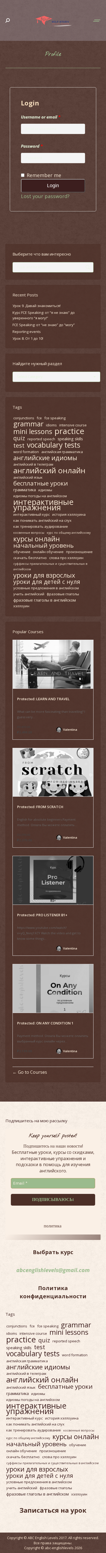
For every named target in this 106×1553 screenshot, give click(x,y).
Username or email (40, 117)
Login (53, 185)
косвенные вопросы (28, 533)
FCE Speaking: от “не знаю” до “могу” (44, 324)
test (18, 445)
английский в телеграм (33, 464)
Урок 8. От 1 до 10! (28, 338)
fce (39, 417)
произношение (79, 551)
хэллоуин (21, 605)
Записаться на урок (53, 1510)
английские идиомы (45, 457)
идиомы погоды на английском (40, 495)
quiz (19, 438)
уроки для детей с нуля (46, 581)
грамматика (24, 489)
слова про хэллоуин (66, 557)
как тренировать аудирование (40, 526)
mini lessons (32, 431)
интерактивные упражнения (43, 504)
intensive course (73, 425)
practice (69, 431)
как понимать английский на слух (42, 520)
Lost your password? (45, 196)
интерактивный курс (31, 514)
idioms (51, 425)
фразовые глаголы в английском (44, 600)
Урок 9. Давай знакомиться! (37, 305)
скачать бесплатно (30, 557)
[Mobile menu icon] (97, 21)
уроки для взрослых (44, 575)
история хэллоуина (69, 514)
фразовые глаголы (63, 594)
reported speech (41, 438)
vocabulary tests (53, 445)
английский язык (28, 477)
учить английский (28, 594)
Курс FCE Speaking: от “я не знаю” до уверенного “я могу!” (44, 315)
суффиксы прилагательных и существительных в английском (50, 566)
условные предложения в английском (46, 588)
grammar (28, 424)
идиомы (45, 489)
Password (32, 146)
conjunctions (23, 417)
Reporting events (27, 331)
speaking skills (70, 438)
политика (52, 1226)
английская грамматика (62, 451)
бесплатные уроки (40, 483)
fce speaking (55, 417)
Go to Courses (32, 1072)
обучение (21, 551)
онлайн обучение (48, 551)
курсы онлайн (36, 538)
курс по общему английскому (69, 533)
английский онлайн (49, 470)
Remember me (44, 175)
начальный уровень (43, 545)
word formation (26, 451)
